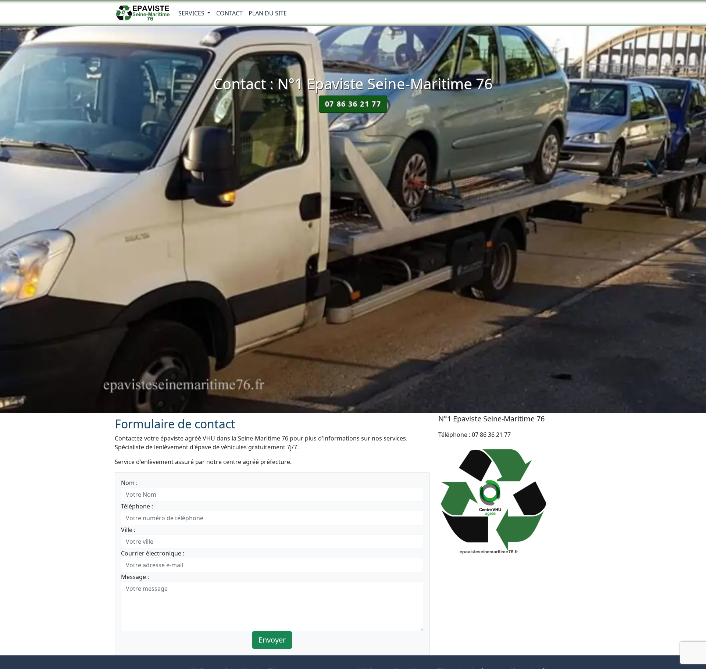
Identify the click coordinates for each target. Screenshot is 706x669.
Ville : (128, 530)
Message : (135, 577)
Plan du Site (268, 13)
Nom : (129, 483)
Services (192, 13)
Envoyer (272, 640)
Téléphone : (137, 506)
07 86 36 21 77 (353, 104)
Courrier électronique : (152, 553)
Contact (229, 13)
